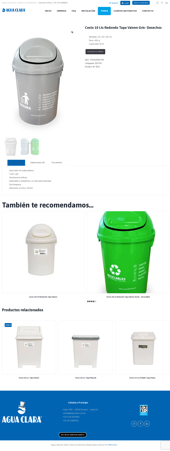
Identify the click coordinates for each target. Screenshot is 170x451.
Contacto (147, 11)
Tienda (104, 11)
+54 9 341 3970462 (71, 417)
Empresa (61, 11)
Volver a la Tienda (95, 51)
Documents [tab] (57, 162)
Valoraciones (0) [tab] (37, 162)
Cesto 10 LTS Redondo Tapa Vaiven (43, 297)
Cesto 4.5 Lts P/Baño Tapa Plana (142, 378)
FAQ (74, 11)
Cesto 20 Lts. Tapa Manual (85, 378)
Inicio (48, 11)
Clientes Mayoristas (125, 11)
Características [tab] (16, 162)
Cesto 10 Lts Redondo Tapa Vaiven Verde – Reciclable (128, 297)
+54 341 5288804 (70, 420)
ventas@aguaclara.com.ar (74, 413)
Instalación (88, 11)
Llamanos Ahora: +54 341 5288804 (52, 2)
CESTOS (98, 63)
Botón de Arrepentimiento (72, 435)
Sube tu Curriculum (141, 2)
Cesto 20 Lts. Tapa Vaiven (29, 378)
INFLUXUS (112, 445)
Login (126, 3)
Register (115, 3)
